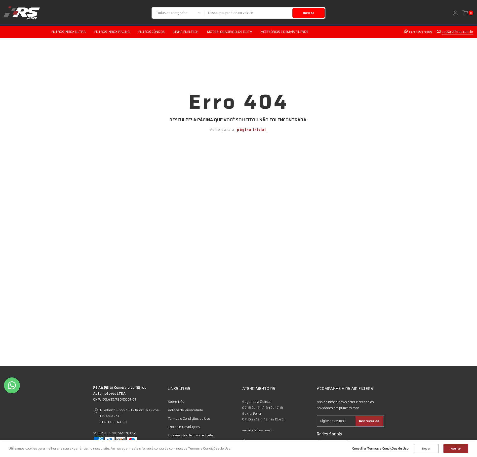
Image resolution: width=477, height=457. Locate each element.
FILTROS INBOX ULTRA (68, 31)
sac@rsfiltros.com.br (457, 31)
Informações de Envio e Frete (190, 435)
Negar (426, 448)
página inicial (251, 129)
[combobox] (248, 13)
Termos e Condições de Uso (189, 418)
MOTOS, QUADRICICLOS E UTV (229, 31)
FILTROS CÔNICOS (151, 31)
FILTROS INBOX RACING (112, 31)
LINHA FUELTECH (186, 31)
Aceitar (456, 448)
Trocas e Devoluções (184, 426)
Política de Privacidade (185, 410)
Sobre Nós (176, 401)
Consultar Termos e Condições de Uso (380, 448)
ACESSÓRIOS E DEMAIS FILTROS (284, 31)
